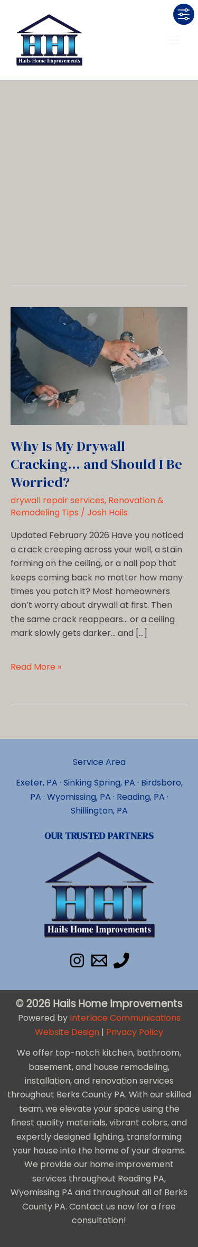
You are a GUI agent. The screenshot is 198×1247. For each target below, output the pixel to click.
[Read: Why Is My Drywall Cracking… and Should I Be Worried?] (99, 365)
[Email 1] (99, 960)
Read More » (36, 667)
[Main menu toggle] (174, 39)
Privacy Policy (134, 1032)
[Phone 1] (121, 960)
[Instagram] (77, 960)
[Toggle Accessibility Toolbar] (183, 14)
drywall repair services (58, 500)
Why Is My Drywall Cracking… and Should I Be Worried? (96, 464)
